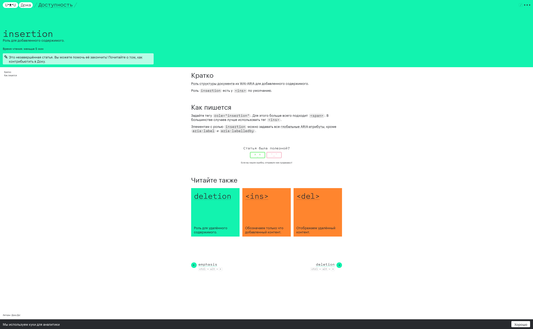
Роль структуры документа (213, 83)
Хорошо (520, 324)
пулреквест (286, 162)
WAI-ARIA (247, 83)
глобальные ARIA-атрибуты (302, 126)
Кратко (7, 71)
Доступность (55, 5)
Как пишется (10, 75)
